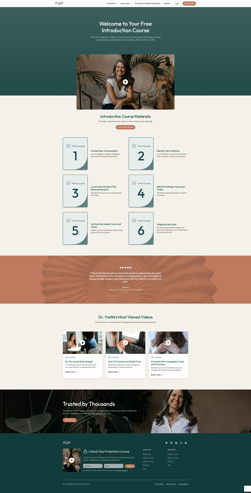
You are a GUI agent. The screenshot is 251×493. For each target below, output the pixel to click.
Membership (147, 454)
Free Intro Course (173, 454)
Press (144, 469)
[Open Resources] (116, 3)
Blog (169, 465)
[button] (56, 278)
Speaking (146, 465)
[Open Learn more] (130, 3)
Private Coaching (148, 458)
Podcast (170, 461)
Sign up (130, 466)
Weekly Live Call (148, 461)
